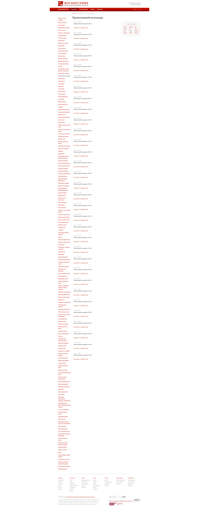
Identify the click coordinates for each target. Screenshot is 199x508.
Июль (125, 30)
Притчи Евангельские (63, 222)
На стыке (60, 66)
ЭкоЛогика (60, 151)
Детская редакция (62, 38)
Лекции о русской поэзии (64, 117)
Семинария (131, 478)
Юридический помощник (64, 112)
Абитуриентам (131, 481)
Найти (124, 496)
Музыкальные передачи (63, 109)
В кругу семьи (61, 25)
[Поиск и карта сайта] (138, 9)
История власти (62, 48)
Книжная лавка (61, 56)
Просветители (61, 78)
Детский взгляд (61, 227)
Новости (71, 481)
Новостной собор (62, 321)
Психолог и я (61, 299)
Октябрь (125, 32)
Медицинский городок (63, 61)
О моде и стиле (62, 348)
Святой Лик (61, 86)
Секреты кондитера (62, 370)
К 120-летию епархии (63, 50)
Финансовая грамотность (64, 386)
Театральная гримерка (63, 360)
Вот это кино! (61, 119)
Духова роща (61, 394)
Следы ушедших (62, 363)
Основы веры (61, 244)
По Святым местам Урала (64, 466)
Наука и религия (62, 426)
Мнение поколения (62, 468)
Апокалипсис (61, 153)
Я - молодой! (61, 99)
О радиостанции (83, 9)
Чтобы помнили (61, 94)
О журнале (107, 483)
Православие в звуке (63, 278)
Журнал (107, 478)
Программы (72, 483)
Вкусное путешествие (63, 343)
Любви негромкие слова (63, 294)
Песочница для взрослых (64, 259)
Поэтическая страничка (63, 73)
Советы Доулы (61, 251)
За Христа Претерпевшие (64, 173)
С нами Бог (60, 230)
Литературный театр (63, 58)
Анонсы (95, 481)
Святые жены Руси (62, 276)
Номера (94, 483)
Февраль (131, 26)
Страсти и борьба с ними (64, 214)
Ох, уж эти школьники (63, 409)
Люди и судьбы (61, 419)
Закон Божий (61, 45)
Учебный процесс (132, 480)
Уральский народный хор (64, 381)
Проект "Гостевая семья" (64, 239)
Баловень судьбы (62, 224)
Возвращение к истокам (63, 27)
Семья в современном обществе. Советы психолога (63, 287)
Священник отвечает (63, 416)
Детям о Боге (61, 40)
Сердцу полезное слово (63, 219)
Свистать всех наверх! (63, 185)
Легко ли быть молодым (64, 133)
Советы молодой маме (63, 266)
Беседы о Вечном (62, 22)
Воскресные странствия (63, 217)
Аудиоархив (80, 13)
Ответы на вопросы (74, 485)
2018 (128, 24)
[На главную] (133, 9)
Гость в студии (61, 30)
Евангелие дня (61, 114)
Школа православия (63, 96)
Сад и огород (61, 83)
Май (130, 28)
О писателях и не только (64, 459)
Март (136, 26)
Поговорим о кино (62, 345)
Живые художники (62, 449)
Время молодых (62, 101)
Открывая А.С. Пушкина (63, 350)
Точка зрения (61, 88)
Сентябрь (136, 30)
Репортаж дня (61, 81)
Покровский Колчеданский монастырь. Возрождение (64, 398)
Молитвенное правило (63, 63)
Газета (94, 478)
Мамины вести (61, 122)
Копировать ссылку (84, 27)
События (60, 481)
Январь (125, 26)
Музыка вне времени (63, 168)
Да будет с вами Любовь (64, 32)
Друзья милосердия (63, 256)
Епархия (60, 478)
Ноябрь (130, 32)
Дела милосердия (62, 35)
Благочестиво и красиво (64, 309)
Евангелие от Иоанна (63, 171)
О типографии (119, 481)
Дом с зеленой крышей (63, 333)
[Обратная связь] (135, 9)
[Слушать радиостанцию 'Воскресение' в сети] (126, 501)
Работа (59, 452)
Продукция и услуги (120, 480)
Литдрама (60, 106)
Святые (59, 487)
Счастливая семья (62, 318)
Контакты (99, 9)
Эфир (71, 480)
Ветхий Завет (61, 254)
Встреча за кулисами (63, 324)
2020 (134, 24)
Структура (60, 483)
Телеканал (72, 478)
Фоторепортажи (96, 485)
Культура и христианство (64, 163)
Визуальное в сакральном (64, 292)
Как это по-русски (62, 53)
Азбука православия (63, 357)
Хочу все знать (61, 91)
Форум (71, 490)
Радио (82, 478)
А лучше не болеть (62, 331)
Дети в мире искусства (63, 311)
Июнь (136, 28)
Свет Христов (61, 204)
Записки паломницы (63, 428)
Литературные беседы (63, 136)
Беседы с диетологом (63, 148)
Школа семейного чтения (64, 273)
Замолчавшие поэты (63, 391)
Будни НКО (61, 389)
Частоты (92, 9)
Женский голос (61, 138)
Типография (119, 478)
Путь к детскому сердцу (64, 431)
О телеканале (72, 487)
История (60, 489)
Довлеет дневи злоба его (64, 297)
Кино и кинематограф (63, 384)
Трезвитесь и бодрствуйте (64, 302)
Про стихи (60, 336)
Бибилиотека (131, 483)
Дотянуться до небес (63, 43)
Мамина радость (62, 195)
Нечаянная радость (62, 176)
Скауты (60, 237)
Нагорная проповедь (63, 160)
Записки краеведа (62, 192)
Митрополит (61, 480)
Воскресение (76, 3)
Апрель (125, 28)
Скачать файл (76, 27)
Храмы (59, 485)
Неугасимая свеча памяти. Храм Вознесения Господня (64, 405)
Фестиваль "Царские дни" (64, 242)
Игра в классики (62, 207)
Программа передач (63, 9)
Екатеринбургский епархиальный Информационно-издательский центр (81, 496)
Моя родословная (62, 202)
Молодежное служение (63, 183)
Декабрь (136, 32)
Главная (74, 13)
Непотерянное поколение (64, 145)
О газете (95, 487)
